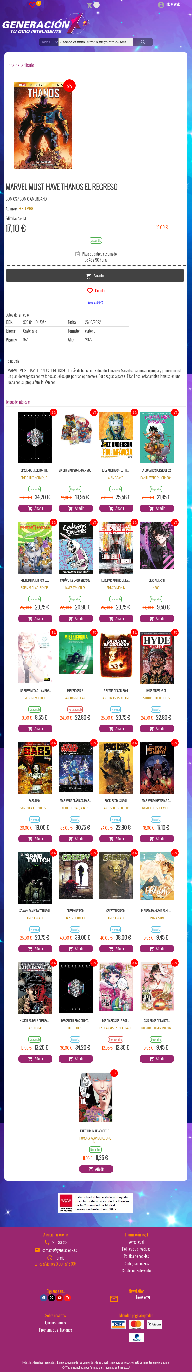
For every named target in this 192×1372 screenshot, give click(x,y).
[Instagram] (67, 1297)
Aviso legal (136, 1242)
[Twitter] (51, 1297)
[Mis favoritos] (32, 5)
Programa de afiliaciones (55, 1330)
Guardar (100, 290)
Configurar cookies (136, 1263)
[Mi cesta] (89, 5)
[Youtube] (59, 1297)
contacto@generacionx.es (59, 1250)
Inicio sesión (174, 4)
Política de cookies (136, 1256)
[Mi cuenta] (161, 4)
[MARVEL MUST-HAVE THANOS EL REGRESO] (43, 125)
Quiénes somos (55, 1323)
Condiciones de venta (136, 1271)
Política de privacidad (136, 1249)
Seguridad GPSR (96, 302)
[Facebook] (43, 1297)
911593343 (59, 1242)
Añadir (98, 275)
